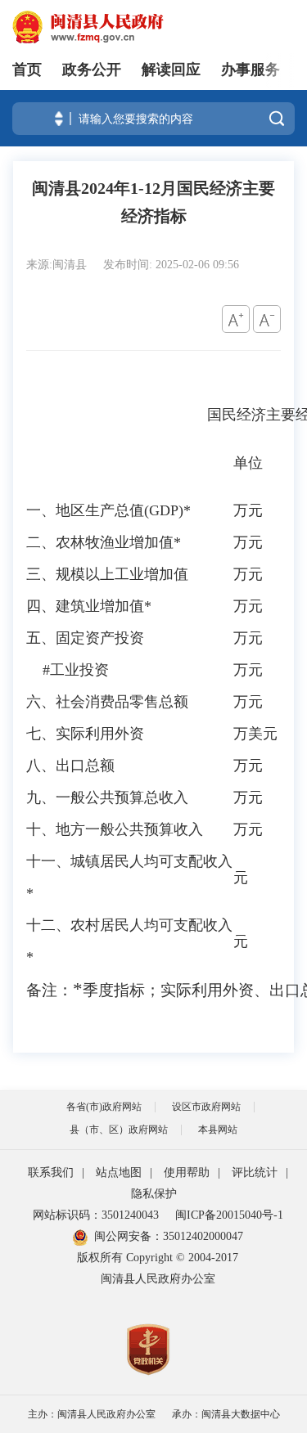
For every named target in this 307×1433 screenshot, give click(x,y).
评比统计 (255, 1172)
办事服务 (250, 69)
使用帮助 (187, 1172)
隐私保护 (154, 1194)
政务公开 (91, 69)
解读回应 (171, 69)
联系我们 (51, 1172)
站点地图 (119, 1172)
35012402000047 (203, 1236)
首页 (27, 69)
